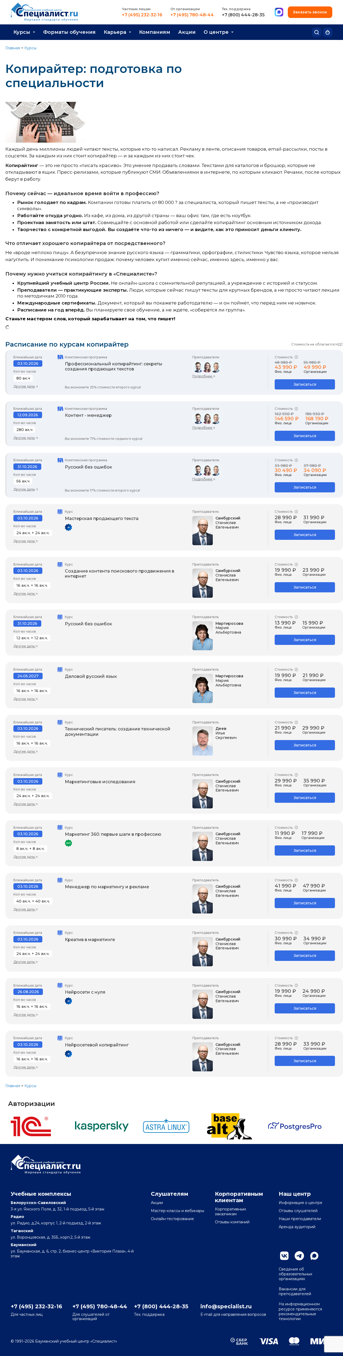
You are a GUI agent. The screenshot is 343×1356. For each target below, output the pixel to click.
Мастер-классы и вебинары (177, 1210)
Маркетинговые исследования (100, 781)
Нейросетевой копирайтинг (97, 1044)
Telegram (299, 1255)
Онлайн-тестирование (172, 1218)
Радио (17, 1216)
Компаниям (154, 32)
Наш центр (295, 1194)
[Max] (279, 12)
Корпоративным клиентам (239, 1197)
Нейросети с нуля (85, 992)
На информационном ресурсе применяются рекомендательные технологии (300, 1311)
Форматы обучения (69, 32)
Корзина (327, 32)
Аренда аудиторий (297, 1226)
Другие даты (24, 386)
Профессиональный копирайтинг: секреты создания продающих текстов (113, 366)
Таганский (22, 1230)
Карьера (115, 32)
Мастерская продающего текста (102, 518)
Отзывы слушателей (298, 1210)
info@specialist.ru (226, 1306)
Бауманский (23, 1244)
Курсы (21, 32)
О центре (216, 32)
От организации (185, 9)
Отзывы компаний (232, 1222)
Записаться (305, 384)
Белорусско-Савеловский (38, 1202)
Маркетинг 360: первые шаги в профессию (113, 834)
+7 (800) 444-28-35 (243, 15)
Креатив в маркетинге (90, 939)
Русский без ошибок (88, 467)
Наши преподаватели (300, 1218)
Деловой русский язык (91, 676)
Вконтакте (284, 1255)
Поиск (316, 32)
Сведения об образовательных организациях (295, 1274)
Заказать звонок (310, 12)
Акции (187, 32)
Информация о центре (300, 1202)
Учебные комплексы (41, 1194)
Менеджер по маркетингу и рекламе (107, 886)
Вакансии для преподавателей (295, 1291)
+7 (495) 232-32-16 (142, 15)
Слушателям (169, 1194)
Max (314, 1255)
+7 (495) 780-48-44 (192, 15)
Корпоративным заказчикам (230, 1211)
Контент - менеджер (88, 415)
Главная (12, 48)
